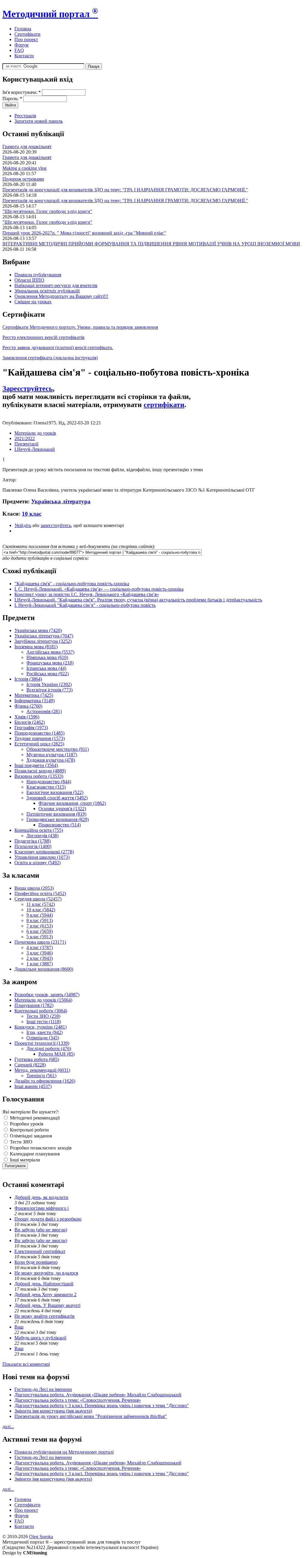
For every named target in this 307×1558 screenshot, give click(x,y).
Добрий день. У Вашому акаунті (47, 1305)
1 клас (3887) (39, 963)
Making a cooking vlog (24, 168)
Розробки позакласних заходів (40, 1147)
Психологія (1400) (32, 846)
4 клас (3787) (39, 947)
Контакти (24, 55)
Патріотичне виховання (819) (56, 813)
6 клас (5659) (39, 931)
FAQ (19, 50)
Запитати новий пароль (38, 121)
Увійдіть (22, 525)
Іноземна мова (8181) (36, 646)
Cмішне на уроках (33, 301)
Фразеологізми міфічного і (41, 1208)
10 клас (31, 514)
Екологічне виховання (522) (54, 792)
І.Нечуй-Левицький (34, 449)
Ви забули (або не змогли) (40, 1229)
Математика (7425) (33, 695)
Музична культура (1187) (51, 754)
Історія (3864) (28, 679)
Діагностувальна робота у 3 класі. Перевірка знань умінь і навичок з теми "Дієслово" (101, 1405)
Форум (21, 44)
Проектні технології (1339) (41, 1043)
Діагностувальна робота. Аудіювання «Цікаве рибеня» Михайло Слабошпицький (97, 1394)
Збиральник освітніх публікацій (47, 290)
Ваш (18, 1326)
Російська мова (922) (47, 673)
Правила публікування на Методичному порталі (64, 1452)
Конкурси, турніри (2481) (40, 1026)
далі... (8, 1426)
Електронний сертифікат (39, 1251)
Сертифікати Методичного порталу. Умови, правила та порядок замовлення (80, 327)
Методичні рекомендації (34, 1117)
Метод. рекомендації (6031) (42, 1070)
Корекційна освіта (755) (38, 830)
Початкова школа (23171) (40, 942)
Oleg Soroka (41, 1536)
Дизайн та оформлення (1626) (44, 1080)
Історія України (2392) (49, 684)
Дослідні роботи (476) (48, 1048)
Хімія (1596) (26, 716)
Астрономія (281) (44, 711)
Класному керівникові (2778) (44, 851)
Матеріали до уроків (35, 433)
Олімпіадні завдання (30, 1135)
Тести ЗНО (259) (43, 1016)
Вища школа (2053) (34, 888)
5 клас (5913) (39, 936)
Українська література (61, 501)
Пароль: (12, 98)
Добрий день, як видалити (41, 1197)
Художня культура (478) (50, 760)
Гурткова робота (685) (36, 1059)
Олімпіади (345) (42, 1037)
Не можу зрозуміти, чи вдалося (46, 1272)
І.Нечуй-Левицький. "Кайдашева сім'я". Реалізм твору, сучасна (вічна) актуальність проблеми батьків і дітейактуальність (138, 599)
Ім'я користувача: (21, 92)
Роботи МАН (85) (56, 1053)
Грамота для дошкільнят (27, 146)
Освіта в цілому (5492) (37, 862)
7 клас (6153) (39, 925)
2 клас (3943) (39, 958)
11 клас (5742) (40, 904)
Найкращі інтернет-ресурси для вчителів (55, 285)
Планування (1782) (33, 1005)
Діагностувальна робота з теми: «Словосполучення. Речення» (77, 1400)
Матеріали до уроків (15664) (43, 999)
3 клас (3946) (39, 952)
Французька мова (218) (49, 662)
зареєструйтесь (55, 525)
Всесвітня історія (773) (49, 689)
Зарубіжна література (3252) (43, 641)
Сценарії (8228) (30, 1064)
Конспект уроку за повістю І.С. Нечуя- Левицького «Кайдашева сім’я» (86, 594)
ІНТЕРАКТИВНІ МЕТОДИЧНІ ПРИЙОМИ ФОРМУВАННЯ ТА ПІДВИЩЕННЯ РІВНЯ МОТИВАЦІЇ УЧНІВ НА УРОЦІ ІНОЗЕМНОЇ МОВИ (151, 243)
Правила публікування (37, 274)
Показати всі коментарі (26, 1364)
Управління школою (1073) (42, 857)
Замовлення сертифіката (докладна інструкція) (50, 357)
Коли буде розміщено (36, 1262)
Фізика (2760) (28, 706)
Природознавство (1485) (39, 733)
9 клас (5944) (39, 915)
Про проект (26, 39)
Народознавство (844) (48, 781)
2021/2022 (24, 438)
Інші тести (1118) (43, 1021)
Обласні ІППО (29, 280)
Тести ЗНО (20, 1141)
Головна (22, 28)
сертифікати (164, 405)
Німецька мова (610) (47, 657)
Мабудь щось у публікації (40, 1337)
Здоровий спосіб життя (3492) (57, 797)
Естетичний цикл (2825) (39, 743)
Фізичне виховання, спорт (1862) (72, 803)
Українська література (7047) (43, 635)
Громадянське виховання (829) (57, 819)
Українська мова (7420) (38, 630)
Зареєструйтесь (27, 388)
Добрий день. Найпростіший (43, 1283)
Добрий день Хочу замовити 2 (45, 1294)
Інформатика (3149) (34, 700)
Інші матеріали (24, 1159)
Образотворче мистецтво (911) (57, 749)
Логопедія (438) (42, 835)
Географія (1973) (31, 727)
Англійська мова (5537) (50, 652)
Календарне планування (34, 1153)
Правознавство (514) (59, 824)
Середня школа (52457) (37, 898)
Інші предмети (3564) (36, 765)
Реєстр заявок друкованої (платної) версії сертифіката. (57, 347)
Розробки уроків (26, 1123)
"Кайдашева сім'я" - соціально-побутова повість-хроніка (71, 583)
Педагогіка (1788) (32, 840)
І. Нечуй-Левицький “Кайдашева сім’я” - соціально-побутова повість (85, 605)
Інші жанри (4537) (33, 1086)
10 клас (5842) (40, 909)
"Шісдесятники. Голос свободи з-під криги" (47, 211)
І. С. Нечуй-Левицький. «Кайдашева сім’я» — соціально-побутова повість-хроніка (98, 589)
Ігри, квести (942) (44, 1032)
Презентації (26, 443)
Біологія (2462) (29, 722)
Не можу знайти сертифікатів (44, 1316)
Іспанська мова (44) (46, 668)
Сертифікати (27, 34)
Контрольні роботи (29, 1129)
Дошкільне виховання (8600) (43, 969)
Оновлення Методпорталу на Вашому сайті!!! (61, 296)
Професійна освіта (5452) (40, 893)
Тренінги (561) (41, 1075)
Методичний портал (50, 13)
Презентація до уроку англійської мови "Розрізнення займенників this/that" (90, 1416)
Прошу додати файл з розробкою (48, 1218)
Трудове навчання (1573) (39, 738)
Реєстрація (25, 115)
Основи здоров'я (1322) (62, 808)
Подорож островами (23, 178)
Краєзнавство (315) (46, 786)
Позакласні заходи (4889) (40, 770)
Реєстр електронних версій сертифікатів (43, 337)
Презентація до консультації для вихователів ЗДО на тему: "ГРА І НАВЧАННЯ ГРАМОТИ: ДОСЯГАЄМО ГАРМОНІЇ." (125, 189)
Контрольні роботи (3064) (40, 1010)
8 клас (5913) (39, 920)
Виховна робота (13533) (38, 776)
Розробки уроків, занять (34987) (46, 994)
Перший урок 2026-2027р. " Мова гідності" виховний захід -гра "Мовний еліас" (84, 232)
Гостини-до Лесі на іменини (43, 1389)
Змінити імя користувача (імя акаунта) (53, 1410)
